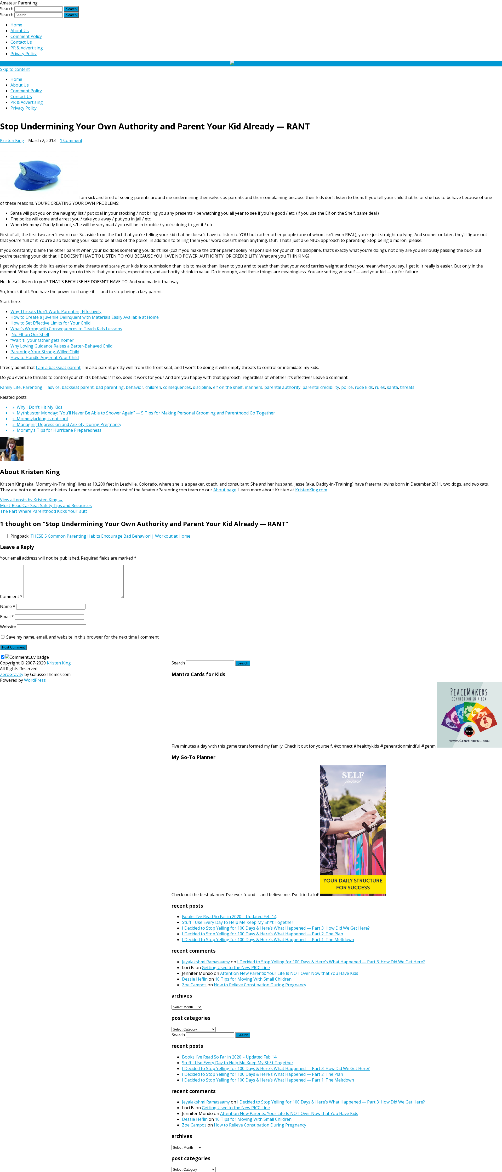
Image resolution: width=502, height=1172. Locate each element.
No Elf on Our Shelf (30, 334)
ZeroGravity (11, 674)
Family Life (10, 387)
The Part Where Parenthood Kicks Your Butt (43, 511)
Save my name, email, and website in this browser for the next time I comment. (82, 637)
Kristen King (12, 140)
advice (54, 387)
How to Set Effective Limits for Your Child (50, 323)
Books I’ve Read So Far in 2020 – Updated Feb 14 (229, 916)
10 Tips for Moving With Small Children (253, 979)
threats (407, 387)
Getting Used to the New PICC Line (236, 967)
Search (6, 9)
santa (392, 387)
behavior (134, 387)
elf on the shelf (228, 387)
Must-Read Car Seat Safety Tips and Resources (46, 505)
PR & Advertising (26, 48)
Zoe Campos (194, 985)
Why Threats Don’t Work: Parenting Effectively (55, 311)
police (347, 387)
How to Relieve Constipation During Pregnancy (260, 985)
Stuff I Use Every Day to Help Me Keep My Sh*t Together (237, 922)
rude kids (364, 387)
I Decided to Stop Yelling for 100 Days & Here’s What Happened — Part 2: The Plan (262, 934)
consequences (177, 387)
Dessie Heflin (195, 979)
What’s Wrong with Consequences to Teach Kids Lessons (66, 329)
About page (224, 490)
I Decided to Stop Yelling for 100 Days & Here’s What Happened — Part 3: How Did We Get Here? (276, 928)
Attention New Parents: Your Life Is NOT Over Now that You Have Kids (289, 973)
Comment (11, 596)
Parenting (32, 387)
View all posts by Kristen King (31, 500)
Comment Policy (26, 36)
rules (380, 387)
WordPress (34, 680)
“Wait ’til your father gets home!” (42, 340)
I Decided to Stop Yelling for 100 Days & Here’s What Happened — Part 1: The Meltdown (268, 939)
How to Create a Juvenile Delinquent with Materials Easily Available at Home (84, 317)
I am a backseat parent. (58, 367)
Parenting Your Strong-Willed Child (44, 352)
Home (16, 25)
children (153, 387)
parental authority (282, 387)
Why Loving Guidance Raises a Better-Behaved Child (61, 346)
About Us (19, 30)
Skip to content (15, 69)
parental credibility (321, 387)
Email (7, 616)
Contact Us (21, 42)
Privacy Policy (23, 53)
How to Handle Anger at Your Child (44, 357)
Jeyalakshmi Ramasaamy (206, 962)
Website (8, 627)
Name (7, 606)
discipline (202, 387)
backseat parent (78, 387)
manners (253, 387)
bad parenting (110, 387)
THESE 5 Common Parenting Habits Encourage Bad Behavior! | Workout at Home (110, 536)
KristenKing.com (311, 490)
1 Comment (71, 140)
